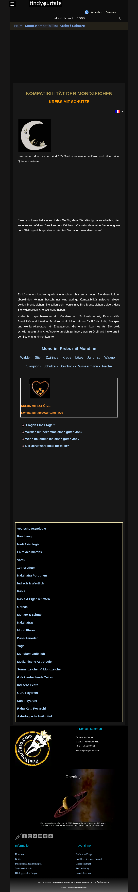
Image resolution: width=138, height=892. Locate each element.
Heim (18, 26)
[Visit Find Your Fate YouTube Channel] (40, 836)
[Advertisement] (69, 56)
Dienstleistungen (83, 863)
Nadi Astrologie (28, 544)
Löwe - (80, 357)
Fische (107, 366)
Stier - (40, 357)
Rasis (21, 591)
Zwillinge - (54, 357)
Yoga (20, 646)
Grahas (22, 607)
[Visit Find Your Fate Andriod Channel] (50, 836)
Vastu (21, 560)
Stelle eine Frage (84, 854)
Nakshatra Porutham (32, 575)
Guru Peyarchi (27, 693)
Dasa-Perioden (27, 638)
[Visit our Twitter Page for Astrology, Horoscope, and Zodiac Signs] (35, 836)
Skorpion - (34, 366)
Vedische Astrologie (31, 528)
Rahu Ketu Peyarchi (31, 708)
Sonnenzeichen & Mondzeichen (39, 669)
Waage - (111, 357)
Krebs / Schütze (72, 26)
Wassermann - (89, 366)
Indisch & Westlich (30, 583)
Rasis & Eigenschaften (33, 599)
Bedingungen (103, 882)
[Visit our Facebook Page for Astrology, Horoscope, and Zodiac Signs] (24, 836)
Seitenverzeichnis (23, 868)
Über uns (19, 854)
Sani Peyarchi (27, 700)
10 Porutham (26, 567)
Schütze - (51, 366)
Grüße (18, 859)
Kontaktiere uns (83, 873)
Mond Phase (26, 630)
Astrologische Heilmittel (34, 716)
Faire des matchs (29, 552)
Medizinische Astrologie (34, 661)
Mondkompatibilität (31, 653)
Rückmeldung (82, 868)
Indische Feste (27, 685)
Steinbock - (68, 366)
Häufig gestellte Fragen (26, 873)
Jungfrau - (95, 357)
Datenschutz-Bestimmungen (28, 863)
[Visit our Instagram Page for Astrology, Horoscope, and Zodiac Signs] (29, 836)
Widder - (27, 357)
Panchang (24, 536)
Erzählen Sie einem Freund (89, 859)
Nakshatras (25, 622)
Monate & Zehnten (30, 614)
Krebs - (68, 357)
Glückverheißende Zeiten (35, 677)
